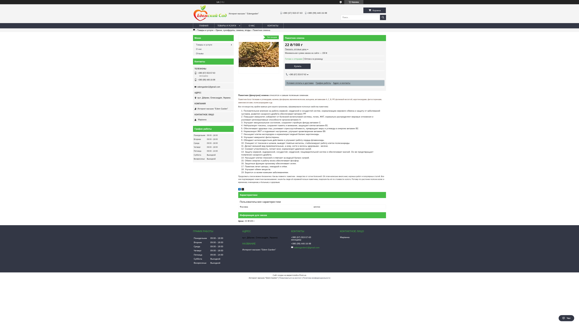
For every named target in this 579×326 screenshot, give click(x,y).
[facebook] (239, 190)
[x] (243, 190)
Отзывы (200, 53)
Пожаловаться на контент (290, 278)
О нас (252, 26)
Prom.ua (302, 275)
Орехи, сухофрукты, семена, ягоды (233, 30)
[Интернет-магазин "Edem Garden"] (210, 20)
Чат (569, 318)
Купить (297, 66)
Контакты (272, 26)
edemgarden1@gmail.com (208, 87)
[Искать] (383, 17)
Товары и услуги (226, 26)
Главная (203, 26)
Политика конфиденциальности (316, 278)
